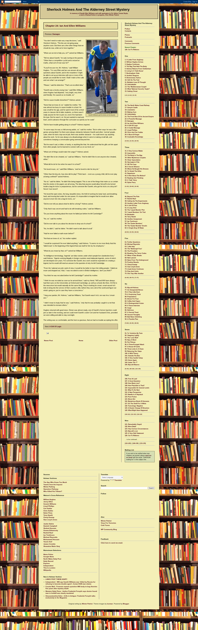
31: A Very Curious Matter (134, 151)
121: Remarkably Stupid (133, 424)
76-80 (126, 323)
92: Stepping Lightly (132, 335)
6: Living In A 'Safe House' (134, 71)
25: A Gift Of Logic (131, 125)
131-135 (142, 443)
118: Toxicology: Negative (134, 406)
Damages (56, 34)
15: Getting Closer (131, 91)
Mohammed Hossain (51, 539)
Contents (128, 31)
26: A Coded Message (132, 128)
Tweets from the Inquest (52, 484)
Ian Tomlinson (49, 535)
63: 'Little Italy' (130, 246)
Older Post (113, 340)
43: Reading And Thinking (134, 178)
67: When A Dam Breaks (133, 255)
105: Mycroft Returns (132, 365)
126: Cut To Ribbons (132, 49)
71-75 (136, 277)
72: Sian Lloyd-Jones (132, 267)
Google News (48, 557)
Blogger (126, 604)
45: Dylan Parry (130, 182)
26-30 (136, 141)
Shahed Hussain (49, 528)
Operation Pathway (50, 489)
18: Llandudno (130, 110)
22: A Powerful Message (133, 119)
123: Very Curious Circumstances (136, 429)
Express (46, 563)
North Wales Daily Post (52, 559)
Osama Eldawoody (50, 530)
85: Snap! (128, 308)
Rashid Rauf (48, 533)
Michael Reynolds (50, 537)
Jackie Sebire (48, 524)
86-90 (136, 323)
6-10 (130, 95)
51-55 (131, 232)
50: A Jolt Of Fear (131, 205)
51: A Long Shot (130, 208)
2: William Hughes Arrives (134, 62)
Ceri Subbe (47, 508)
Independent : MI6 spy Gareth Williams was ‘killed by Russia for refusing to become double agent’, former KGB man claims (70, 583)
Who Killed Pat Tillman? (52, 491)
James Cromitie (49, 544)
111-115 (133, 414)
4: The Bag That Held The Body (136, 66)
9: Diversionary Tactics (133, 78)
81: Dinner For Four (132, 299)
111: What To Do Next (132, 390)
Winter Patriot (106, 521)
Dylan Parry (47, 513)
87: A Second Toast (131, 312)
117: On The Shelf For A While (135, 403)
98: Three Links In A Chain (134, 349)
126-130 (135, 443)
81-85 (131, 323)
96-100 (132, 368)
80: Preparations (130, 297)
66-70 (131, 277)
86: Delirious (129, 310)
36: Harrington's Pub (132, 162)
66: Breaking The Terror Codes (135, 253)
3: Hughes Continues (132, 64)
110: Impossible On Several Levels (137, 388)
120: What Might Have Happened (136, 410)
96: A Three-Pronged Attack (134, 344)
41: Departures (130, 173)
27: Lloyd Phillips (131, 130)
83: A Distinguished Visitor (134, 303)
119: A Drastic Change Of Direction (137, 408)
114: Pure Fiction (131, 397)
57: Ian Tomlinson (131, 221)
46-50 (126, 232)
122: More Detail (130, 426)
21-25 (131, 141)
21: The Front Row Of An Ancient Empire (139, 116)
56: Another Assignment (133, 219)
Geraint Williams (49, 504)
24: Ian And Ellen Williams (134, 123)
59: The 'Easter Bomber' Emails (136, 226)
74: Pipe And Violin (132, 271)
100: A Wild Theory (131, 353)
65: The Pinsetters (131, 251)
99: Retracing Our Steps (133, 351)
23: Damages (129, 121)
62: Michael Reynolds (132, 244)
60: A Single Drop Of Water (134, 228)
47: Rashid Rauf (130, 199)
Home (81, 340)
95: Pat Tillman (130, 342)
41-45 (136, 186)
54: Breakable (129, 214)
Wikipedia (47, 570)
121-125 (128, 443)
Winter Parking (49, 487)
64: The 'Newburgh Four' (133, 249)
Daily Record (48, 561)
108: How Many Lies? (132, 383)
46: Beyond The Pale (132, 196)
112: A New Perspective (133, 392)
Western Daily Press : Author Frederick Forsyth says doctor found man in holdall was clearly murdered (71, 592)
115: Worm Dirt (130, 399)
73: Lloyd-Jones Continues (134, 269)
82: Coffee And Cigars (132, 301)
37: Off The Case (130, 164)
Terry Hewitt (48, 515)
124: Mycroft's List (131, 431)
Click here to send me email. (112, 543)
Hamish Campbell (50, 526)
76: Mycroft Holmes (131, 287)
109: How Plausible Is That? (134, 385)
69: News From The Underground (136, 260)
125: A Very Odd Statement (134, 433)
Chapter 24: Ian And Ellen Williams (65, 25)
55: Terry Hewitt (130, 217)
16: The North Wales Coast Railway (137, 105)
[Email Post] (47, 333)
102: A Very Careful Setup (134, 358)
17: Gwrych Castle (131, 107)
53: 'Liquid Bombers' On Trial (135, 212)
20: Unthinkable (130, 114)
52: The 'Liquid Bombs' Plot (134, 210)
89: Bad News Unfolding (133, 317)
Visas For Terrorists (108, 523)
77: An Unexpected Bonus (134, 290)
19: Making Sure (130, 112)
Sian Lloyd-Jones (50, 520)
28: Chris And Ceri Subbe (134, 132)
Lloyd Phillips (48, 506)
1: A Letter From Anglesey (134, 60)
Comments (128, 41)
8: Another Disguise (132, 75)
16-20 (126, 141)
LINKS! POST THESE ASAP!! (56, 579)
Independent (48, 566)
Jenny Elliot (48, 502)
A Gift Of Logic (55, 326)
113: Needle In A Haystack (134, 394)
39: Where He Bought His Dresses (136, 169)
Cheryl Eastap (48, 517)
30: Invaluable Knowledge (134, 137)
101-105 (138, 368)
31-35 (126, 186)
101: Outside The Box (132, 356)
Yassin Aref (47, 542)
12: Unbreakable (130, 84)
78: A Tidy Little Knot (132, 292)
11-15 (134, 95)
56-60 (136, 232)
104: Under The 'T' (131, 362)
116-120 (139, 414)
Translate (118, 480)
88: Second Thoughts (132, 315)
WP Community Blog (109, 529)
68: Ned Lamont (130, 258)
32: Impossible (130, 153)
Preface (127, 29)
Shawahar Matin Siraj (51, 546)
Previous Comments (132, 43)
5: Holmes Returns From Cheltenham (138, 69)
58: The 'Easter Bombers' (133, 223)
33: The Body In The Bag (133, 155)
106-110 (127, 414)
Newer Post (48, 340)
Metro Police (48, 554)
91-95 (126, 368)
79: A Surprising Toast (133, 294)
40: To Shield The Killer (133, 171)
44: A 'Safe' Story (131, 180)
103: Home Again (131, 360)
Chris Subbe (48, 511)
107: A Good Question (132, 381)
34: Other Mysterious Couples (135, 158)
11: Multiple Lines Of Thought (135, 82)
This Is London (49, 568)
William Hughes (49, 499)
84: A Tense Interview (132, 305)
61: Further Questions (132, 242)
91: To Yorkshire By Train (134, 333)
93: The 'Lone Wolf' (131, 338)
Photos (127, 35)
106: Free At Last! (131, 379)
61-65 (126, 277)
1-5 (126, 95)
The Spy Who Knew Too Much (55, 482)
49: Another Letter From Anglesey (137, 203)
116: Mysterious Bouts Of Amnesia (137, 401)
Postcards (128, 37)
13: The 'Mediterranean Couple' (136, 87)
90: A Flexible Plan (131, 319)
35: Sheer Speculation (132, 160)
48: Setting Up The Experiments (136, 201)
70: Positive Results (132, 262)
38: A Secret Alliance (132, 167)
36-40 (131, 186)
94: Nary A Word (130, 340)
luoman (110, 604)
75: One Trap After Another (134, 273)
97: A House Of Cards (132, 347)
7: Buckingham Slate (132, 73)
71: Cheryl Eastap (131, 264)
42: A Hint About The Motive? (135, 176)
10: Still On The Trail (132, 80)
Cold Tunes (105, 525)
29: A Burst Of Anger (132, 134)
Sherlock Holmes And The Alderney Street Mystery (88, 9)
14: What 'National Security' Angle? (137, 89)
